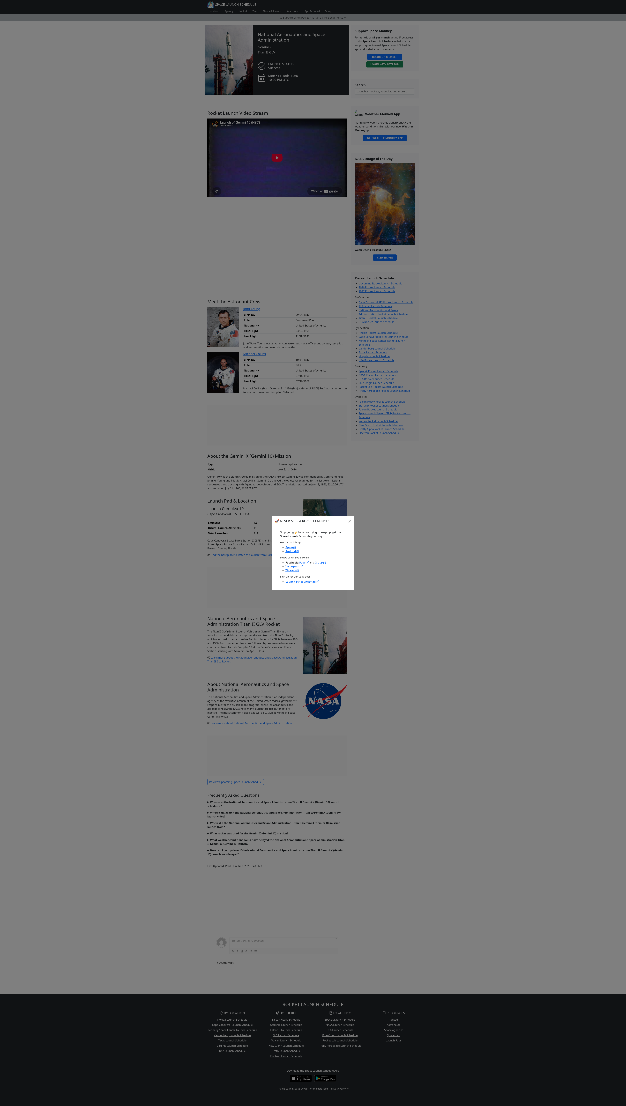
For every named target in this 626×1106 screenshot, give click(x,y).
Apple (289, 547)
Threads (291, 570)
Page (302, 562)
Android (291, 551)
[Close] (349, 521)
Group (319, 562)
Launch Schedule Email (300, 581)
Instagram (292, 566)
